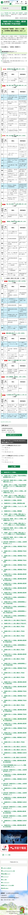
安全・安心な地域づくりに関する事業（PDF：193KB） (16, 204)
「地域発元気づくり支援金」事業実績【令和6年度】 (15, 821)
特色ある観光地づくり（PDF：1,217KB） (17, 281)
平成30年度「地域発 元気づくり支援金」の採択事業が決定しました (14, 528)
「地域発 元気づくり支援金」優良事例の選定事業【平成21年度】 (14, 584)
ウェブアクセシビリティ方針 (9, 871)
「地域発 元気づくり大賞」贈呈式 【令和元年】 (15, 746)
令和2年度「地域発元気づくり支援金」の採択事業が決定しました (15, 770)
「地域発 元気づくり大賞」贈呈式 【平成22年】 (14, 627)
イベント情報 (7, 854)
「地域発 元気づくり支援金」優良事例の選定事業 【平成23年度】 (14, 593)
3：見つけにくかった (8, 462)
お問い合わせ (5, 888)
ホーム (2, 12)
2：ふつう (5, 449)
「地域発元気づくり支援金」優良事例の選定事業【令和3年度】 (14, 775)
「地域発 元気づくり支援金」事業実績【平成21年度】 (15, 556)
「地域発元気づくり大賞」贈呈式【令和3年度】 (15, 757)
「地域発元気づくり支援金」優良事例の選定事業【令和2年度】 (14, 761)
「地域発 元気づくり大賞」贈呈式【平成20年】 (15, 620)
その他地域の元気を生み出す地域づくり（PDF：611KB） (16, 395)
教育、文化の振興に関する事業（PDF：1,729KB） (16, 135)
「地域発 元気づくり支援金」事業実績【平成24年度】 (15, 570)
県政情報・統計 (8, 12)
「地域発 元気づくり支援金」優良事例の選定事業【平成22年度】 (14, 588)
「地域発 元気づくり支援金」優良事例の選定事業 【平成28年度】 (14, 710)
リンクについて (6, 882)
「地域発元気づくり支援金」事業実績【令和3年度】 (15, 779)
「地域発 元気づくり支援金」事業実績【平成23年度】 (15, 565)
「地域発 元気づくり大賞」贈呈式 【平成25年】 (14, 650)
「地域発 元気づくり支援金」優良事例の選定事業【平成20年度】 (14, 579)
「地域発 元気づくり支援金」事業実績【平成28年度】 (15, 701)
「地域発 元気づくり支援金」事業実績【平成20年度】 (15, 551)
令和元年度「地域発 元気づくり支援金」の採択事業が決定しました (14, 538)
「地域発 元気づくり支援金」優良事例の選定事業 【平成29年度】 (14, 719)
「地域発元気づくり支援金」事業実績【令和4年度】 (15, 789)
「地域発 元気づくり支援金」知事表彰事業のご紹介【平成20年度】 (14, 602)
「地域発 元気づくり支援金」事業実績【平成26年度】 (15, 692)
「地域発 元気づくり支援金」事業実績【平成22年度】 (15, 561)
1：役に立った (6, 447)
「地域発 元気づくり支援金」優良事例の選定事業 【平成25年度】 (14, 655)
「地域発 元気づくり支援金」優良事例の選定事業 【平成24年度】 (14, 641)
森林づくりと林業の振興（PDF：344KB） (17, 360)
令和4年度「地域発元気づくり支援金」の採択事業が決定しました (15, 784)
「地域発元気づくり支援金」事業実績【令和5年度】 (15, 802)
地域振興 (20, 12)
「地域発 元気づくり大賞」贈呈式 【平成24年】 (14, 636)
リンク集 (4, 879)
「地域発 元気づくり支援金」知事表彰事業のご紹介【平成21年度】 (14, 607)
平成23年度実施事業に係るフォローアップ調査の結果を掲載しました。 (14, 765)
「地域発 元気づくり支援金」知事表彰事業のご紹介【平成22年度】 (14, 611)
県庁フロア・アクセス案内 (8, 885)
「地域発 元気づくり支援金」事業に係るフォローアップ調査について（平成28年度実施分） (14, 533)
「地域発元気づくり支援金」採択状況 (12, 500)
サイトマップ (5, 876)
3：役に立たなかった (8, 451)
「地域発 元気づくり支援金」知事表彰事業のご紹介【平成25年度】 (14, 664)
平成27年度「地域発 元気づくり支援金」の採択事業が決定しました (15, 481)
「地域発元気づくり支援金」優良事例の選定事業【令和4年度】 (14, 798)
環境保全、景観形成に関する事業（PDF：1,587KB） (16, 222)
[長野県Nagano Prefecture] (5, 2)
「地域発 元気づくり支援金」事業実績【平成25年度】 (15, 668)
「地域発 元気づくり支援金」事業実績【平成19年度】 (15, 547)
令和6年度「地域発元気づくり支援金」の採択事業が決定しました (15, 807)
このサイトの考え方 (7, 868)
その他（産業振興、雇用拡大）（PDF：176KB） (16, 376)
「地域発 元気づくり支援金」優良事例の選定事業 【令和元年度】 (14, 733)
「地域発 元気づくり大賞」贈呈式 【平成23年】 (14, 632)
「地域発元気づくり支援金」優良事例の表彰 (14, 503)
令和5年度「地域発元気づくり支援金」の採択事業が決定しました (15, 793)
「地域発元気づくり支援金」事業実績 (12, 511)
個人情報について (6, 873)
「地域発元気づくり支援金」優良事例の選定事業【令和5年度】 (14, 812)
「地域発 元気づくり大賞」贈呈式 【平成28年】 (14, 678)
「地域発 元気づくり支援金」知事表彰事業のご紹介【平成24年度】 (14, 645)
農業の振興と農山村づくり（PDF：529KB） (15, 333)
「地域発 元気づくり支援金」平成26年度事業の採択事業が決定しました (15, 476)
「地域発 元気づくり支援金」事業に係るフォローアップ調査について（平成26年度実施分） (14, 514)
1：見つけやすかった (8, 457)
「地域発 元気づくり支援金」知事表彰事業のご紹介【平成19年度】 (14, 598)
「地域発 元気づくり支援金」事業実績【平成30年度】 (15, 728)
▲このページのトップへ (6, 421)
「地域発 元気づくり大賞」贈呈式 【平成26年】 (14, 659)
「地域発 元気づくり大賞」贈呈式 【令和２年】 (15, 749)
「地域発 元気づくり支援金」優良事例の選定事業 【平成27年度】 (14, 687)
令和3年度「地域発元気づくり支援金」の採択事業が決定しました (15, 542)
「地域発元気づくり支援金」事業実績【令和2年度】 (15, 753)
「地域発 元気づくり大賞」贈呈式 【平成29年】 (14, 705)
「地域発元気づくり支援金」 (10, 472)
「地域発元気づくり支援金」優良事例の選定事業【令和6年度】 (14, 826)
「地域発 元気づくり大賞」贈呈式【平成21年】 (15, 623)
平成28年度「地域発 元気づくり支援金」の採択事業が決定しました (14, 491)
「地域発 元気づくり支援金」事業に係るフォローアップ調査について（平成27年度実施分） (14, 524)
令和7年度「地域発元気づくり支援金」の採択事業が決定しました (15, 816)
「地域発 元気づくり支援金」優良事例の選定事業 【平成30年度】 (14, 724)
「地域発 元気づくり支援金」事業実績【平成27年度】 (15, 696)
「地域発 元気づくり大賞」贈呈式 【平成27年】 (14, 673)
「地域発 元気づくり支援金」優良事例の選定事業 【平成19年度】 (14, 575)
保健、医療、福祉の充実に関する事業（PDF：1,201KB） (16, 86)
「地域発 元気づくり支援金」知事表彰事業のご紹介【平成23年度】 (14, 616)
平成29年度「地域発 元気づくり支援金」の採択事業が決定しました (14, 519)
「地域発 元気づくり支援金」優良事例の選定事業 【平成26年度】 (14, 682)
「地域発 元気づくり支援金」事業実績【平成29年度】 (15, 715)
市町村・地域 (15, 12)
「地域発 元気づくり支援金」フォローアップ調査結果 (14, 507)
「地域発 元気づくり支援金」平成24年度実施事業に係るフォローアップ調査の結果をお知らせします (14, 486)
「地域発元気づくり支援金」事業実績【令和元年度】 (14, 738)
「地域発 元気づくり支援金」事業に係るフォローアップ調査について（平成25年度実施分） (14, 496)
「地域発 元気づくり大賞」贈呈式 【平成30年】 (14, 742)
